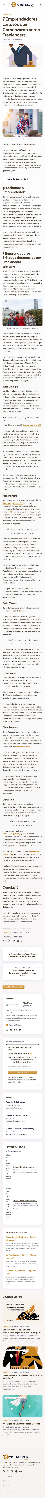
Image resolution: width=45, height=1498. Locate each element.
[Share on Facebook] (14, 941)
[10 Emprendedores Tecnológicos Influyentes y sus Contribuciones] (22, 954)
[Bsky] (20, 1030)
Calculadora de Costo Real (25, 1200)
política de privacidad (16, 1079)
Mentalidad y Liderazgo (13, 40)
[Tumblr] (20, 1471)
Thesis (13, 512)
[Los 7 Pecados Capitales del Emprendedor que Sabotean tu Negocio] (22, 971)
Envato (22, 611)
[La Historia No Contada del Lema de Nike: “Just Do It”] (22, 1357)
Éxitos (17, 929)
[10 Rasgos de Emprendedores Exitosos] (22, 1406)
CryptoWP (18, 503)
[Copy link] (22, 941)
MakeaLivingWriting (12, 834)
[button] (4, 4)
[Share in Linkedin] (18, 941)
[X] (7, 1030)
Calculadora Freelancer (24, 1167)
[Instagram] (15, 1030)
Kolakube (7, 503)
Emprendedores (8, 929)
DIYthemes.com (22, 746)
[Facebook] (11, 1030)
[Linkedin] (16, 1471)
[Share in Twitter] (9, 941)
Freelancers (26, 929)
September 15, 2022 (32, 425)
